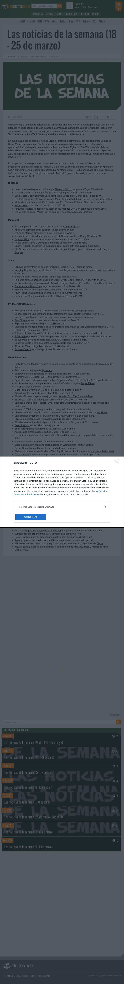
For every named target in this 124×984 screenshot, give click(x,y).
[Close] (118, 463)
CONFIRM (30, 517)
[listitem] (62, 507)
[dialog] (62, 492)
